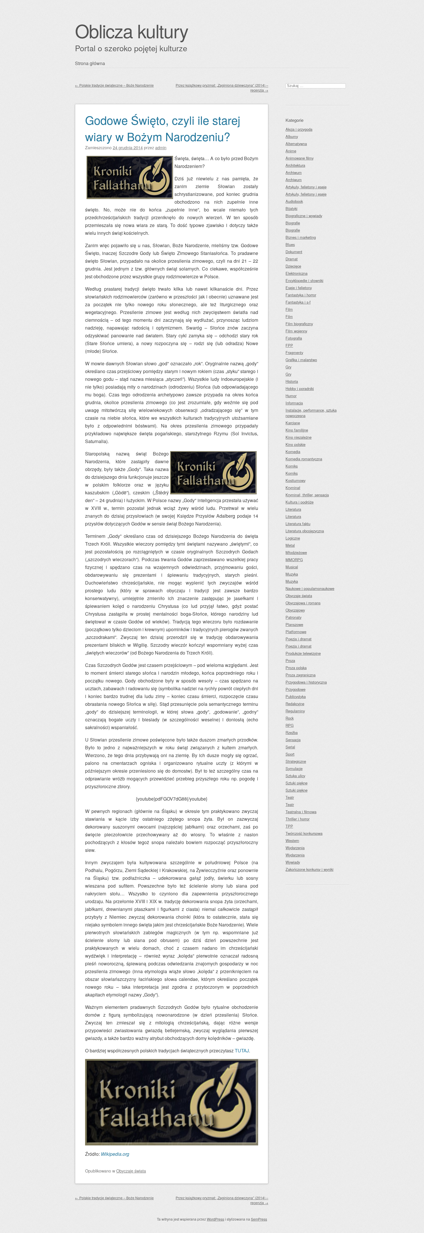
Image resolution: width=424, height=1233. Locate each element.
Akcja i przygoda (299, 129)
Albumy (292, 136)
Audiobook (294, 201)
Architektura (295, 165)
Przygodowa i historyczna (306, 682)
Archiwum (294, 172)
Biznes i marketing (301, 237)
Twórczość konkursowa (304, 833)
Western (292, 840)
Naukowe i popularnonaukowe (310, 588)
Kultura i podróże (300, 502)
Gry (288, 367)
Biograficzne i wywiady (304, 215)
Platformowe (296, 631)
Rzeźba (292, 732)
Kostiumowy (295, 480)
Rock (290, 718)
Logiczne (293, 538)
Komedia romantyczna (304, 459)
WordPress (215, 1219)
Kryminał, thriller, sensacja (307, 495)
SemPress (259, 1219)
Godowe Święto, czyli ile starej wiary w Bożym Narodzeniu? (162, 127)
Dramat (292, 259)
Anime (291, 151)
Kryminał (293, 487)
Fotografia (294, 338)
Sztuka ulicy (295, 775)
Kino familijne (297, 430)
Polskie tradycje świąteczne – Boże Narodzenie (114, 85)
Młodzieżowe (296, 552)
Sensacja (293, 739)
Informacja (294, 403)
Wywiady (293, 862)
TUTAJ (242, 1050)
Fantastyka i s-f (298, 302)
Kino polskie (295, 444)
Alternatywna (296, 143)
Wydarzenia (295, 847)
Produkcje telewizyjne (303, 653)
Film (289, 309)
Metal (290, 545)
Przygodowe (295, 689)
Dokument (294, 251)
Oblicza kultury (131, 30)
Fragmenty (294, 352)
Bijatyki (291, 208)
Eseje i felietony (299, 287)
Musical (292, 567)
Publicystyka (296, 696)
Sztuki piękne (296, 783)
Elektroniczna (296, 273)
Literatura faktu (298, 523)
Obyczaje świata (131, 1171)
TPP (289, 826)
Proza (290, 660)
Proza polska (296, 667)
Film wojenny (296, 331)
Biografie (293, 223)
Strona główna (90, 63)
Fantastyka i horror (301, 295)
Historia (292, 381)
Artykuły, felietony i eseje (306, 187)
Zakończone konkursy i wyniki (309, 869)
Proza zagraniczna (301, 675)
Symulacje (294, 768)
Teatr (290, 797)
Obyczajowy (295, 610)
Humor (291, 395)
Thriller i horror (297, 819)
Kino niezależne (299, 437)
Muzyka (292, 574)
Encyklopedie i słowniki (304, 280)
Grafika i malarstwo (301, 359)
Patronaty (293, 617)
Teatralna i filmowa (301, 811)
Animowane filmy (300, 158)
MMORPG (294, 559)
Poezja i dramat (299, 639)
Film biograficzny (299, 323)
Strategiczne (296, 761)
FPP (289, 345)
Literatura (293, 509)
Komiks (292, 466)
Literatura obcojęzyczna (305, 531)
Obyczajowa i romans (303, 603)
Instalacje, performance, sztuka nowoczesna (311, 412)
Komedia (293, 451)
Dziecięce (293, 266)
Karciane (293, 423)
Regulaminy (295, 711)
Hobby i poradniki (300, 388)
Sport (290, 754)
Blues (290, 244)
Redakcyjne (295, 703)
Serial (290, 747)
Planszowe (294, 624)
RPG (290, 725)
